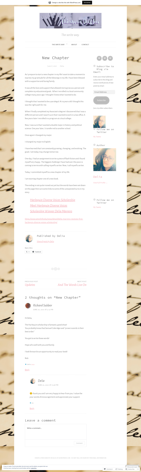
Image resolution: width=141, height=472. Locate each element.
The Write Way (58, 44)
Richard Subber (42, 305)
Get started (87, 2)
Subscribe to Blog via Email (103, 69)
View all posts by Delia (45, 241)
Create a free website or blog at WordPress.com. (53, 458)
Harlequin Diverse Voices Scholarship (52, 200)
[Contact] (110, 58)
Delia (62, 66)
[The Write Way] (99, 58)
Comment (79, 443)
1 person (33, 364)
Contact (85, 44)
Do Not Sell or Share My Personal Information (88, 458)
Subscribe (101, 100)
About (74, 44)
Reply (27, 370)
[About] (104, 58)
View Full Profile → (100, 183)
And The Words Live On (72, 284)
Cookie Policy (34, 468)
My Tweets (97, 137)
